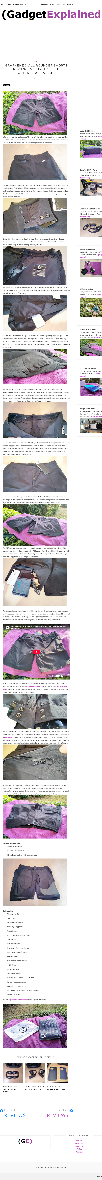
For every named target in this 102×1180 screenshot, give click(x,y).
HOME (2, 4)
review (36, 61)
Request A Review (47, 4)
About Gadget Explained (17, 4)
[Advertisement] (51, 42)
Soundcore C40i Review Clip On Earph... (10, 1089)
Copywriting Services (66, 4)
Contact (33, 4)
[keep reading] (85, 178)
